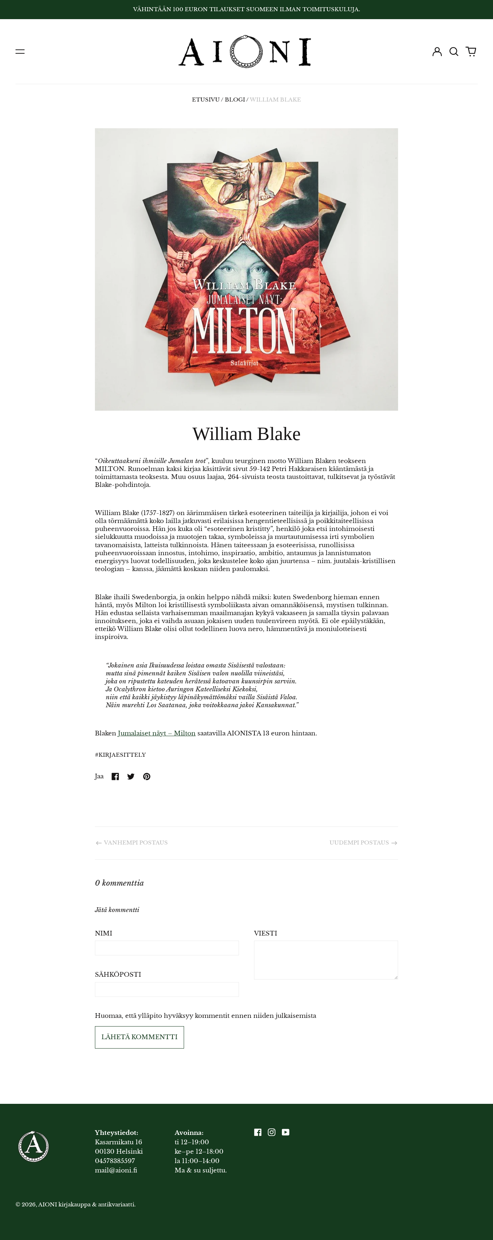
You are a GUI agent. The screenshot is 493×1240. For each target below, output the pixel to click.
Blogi (235, 99)
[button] (454, 52)
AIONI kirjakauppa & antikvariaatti (86, 1204)
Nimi (103, 933)
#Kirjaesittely (120, 755)
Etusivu (206, 99)
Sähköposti (118, 974)
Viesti (265, 933)
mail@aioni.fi (116, 1170)
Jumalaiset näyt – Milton (157, 733)
